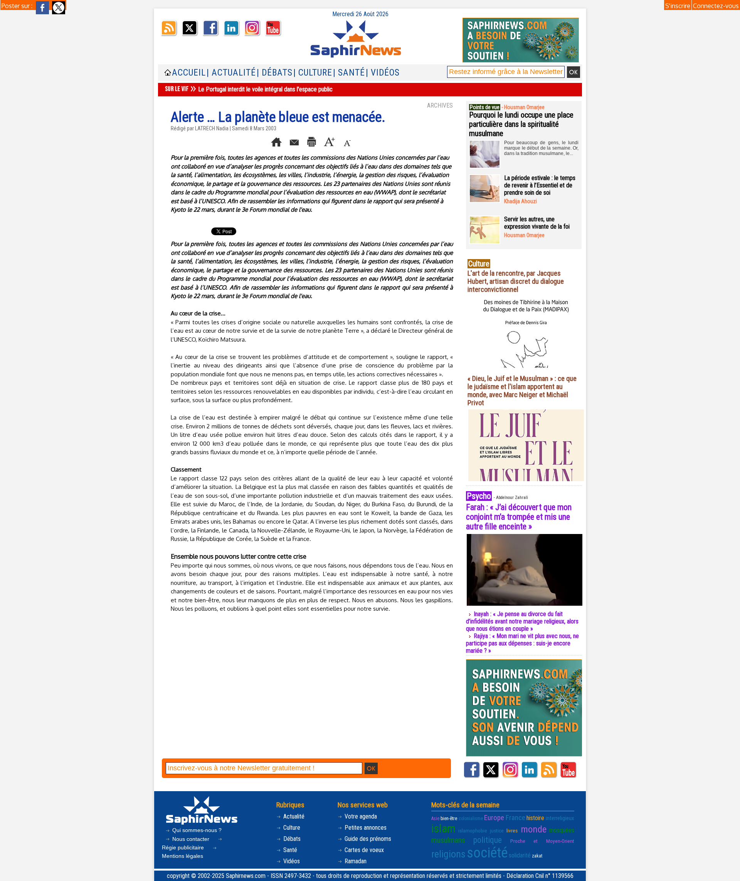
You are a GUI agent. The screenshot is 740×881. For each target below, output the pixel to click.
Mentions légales (182, 856)
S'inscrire (677, 6)
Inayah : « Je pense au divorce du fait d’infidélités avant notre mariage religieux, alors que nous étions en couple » (522, 621)
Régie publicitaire (183, 847)
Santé (289, 850)
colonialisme (471, 818)
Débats (291, 838)
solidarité (520, 855)
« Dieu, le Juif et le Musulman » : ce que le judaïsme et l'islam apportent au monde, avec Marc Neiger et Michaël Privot (522, 390)
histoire (535, 818)
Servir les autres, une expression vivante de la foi (537, 223)
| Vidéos (383, 72)
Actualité (293, 816)
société (487, 853)
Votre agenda (360, 816)
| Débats (275, 72)
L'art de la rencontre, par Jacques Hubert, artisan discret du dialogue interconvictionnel (516, 281)
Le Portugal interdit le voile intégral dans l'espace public (265, 89)
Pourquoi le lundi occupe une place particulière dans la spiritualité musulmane (521, 124)
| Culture (312, 72)
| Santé (349, 72)
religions (448, 854)
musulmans (448, 840)
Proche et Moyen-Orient (542, 841)
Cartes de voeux (363, 850)
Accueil (189, 72)
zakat (537, 856)
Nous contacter (191, 839)
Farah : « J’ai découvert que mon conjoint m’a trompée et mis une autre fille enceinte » (519, 516)
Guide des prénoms (367, 838)
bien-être (449, 818)
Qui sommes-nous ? (196, 830)
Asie (435, 818)
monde (534, 829)
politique (487, 840)
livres (512, 831)
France (515, 817)
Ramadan (355, 861)
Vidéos (291, 861)
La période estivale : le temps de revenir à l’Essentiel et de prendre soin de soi (539, 185)
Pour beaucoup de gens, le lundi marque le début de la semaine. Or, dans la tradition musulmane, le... (541, 148)
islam (443, 828)
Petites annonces (365, 827)
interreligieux (560, 818)
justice (497, 831)
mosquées (561, 830)
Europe (494, 817)
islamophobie (472, 831)
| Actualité (231, 72)
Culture (291, 827)
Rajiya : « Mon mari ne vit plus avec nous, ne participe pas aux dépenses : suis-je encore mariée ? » (522, 643)
